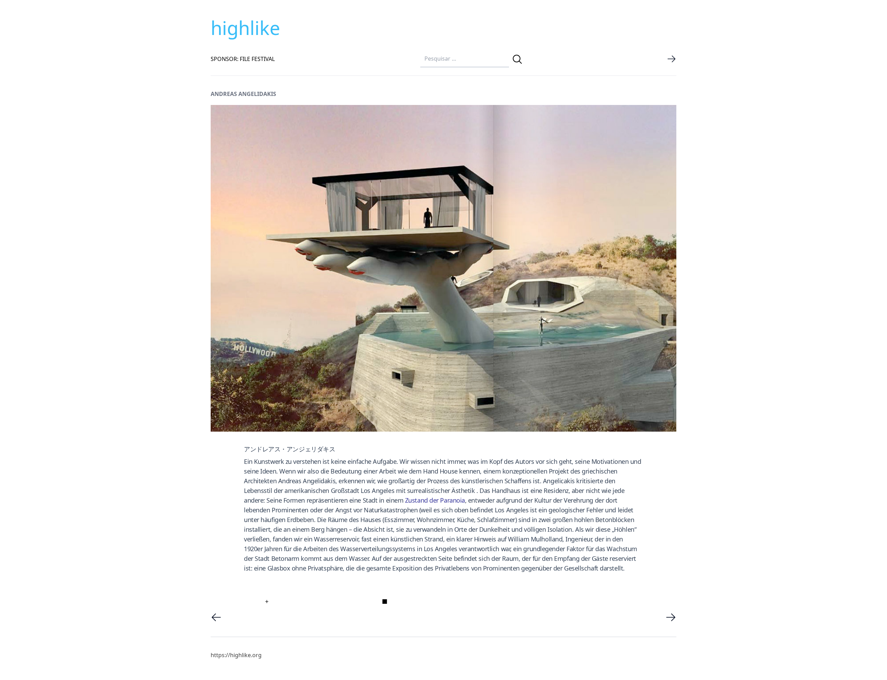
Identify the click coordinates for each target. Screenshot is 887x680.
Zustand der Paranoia (435, 500)
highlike (245, 28)
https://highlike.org (236, 655)
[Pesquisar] (517, 59)
